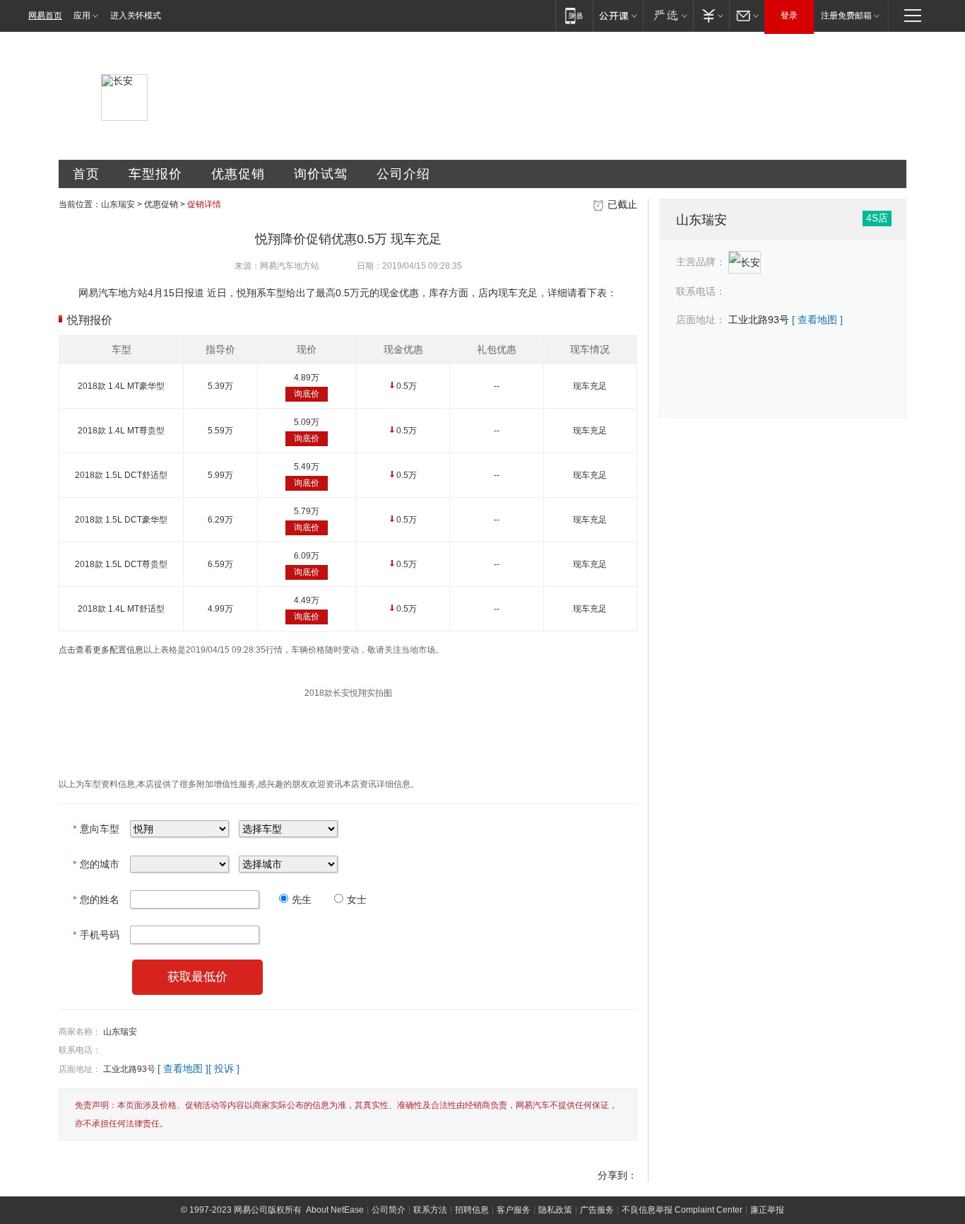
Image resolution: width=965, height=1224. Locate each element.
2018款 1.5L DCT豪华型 (121, 520)
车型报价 (155, 174)
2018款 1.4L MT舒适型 (121, 609)
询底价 (306, 394)
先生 (302, 899)
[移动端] (574, 15)
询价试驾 (321, 174)
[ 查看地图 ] (183, 1068)
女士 (357, 899)
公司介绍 (403, 174)
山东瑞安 (118, 204)
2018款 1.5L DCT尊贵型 (121, 564)
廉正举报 (767, 1210)
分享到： (617, 1175)
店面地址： (80, 1069)
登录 (789, 16)
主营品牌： (701, 261)
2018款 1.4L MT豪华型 (121, 386)
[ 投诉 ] (223, 1068)
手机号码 (96, 934)
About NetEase (335, 1210)
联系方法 (430, 1210)
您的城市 (96, 864)
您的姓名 (96, 899)
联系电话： (80, 1050)
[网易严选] (668, 15)
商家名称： (80, 1032)
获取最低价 (197, 977)
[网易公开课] (618, 15)
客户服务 (514, 1210)
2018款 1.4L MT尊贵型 (121, 431)
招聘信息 (472, 1210)
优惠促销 (238, 174)
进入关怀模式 (135, 16)
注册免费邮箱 (846, 16)
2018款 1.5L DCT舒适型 (121, 475)
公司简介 (388, 1210)
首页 (86, 174)
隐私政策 (555, 1210)
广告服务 (597, 1210)
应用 (81, 16)
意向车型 (96, 828)
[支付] (711, 15)
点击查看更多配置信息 (101, 650)
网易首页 (45, 16)
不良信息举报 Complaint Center (682, 1210)
